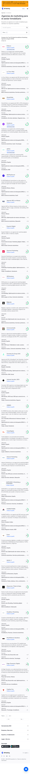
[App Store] (5, 746)
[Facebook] (1, 756)
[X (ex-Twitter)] (4, 756)
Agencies (3, 12)
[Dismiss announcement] (27, 2)
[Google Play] (15, 746)
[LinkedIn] (9, 756)
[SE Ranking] (6, 9)
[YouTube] (7, 756)
